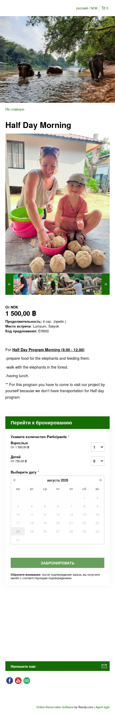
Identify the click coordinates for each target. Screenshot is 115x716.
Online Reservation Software (55, 707)
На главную (14, 109)
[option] (18, 284)
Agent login (102, 707)
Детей (19, 458)
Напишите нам (23, 666)
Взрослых (20, 444)
